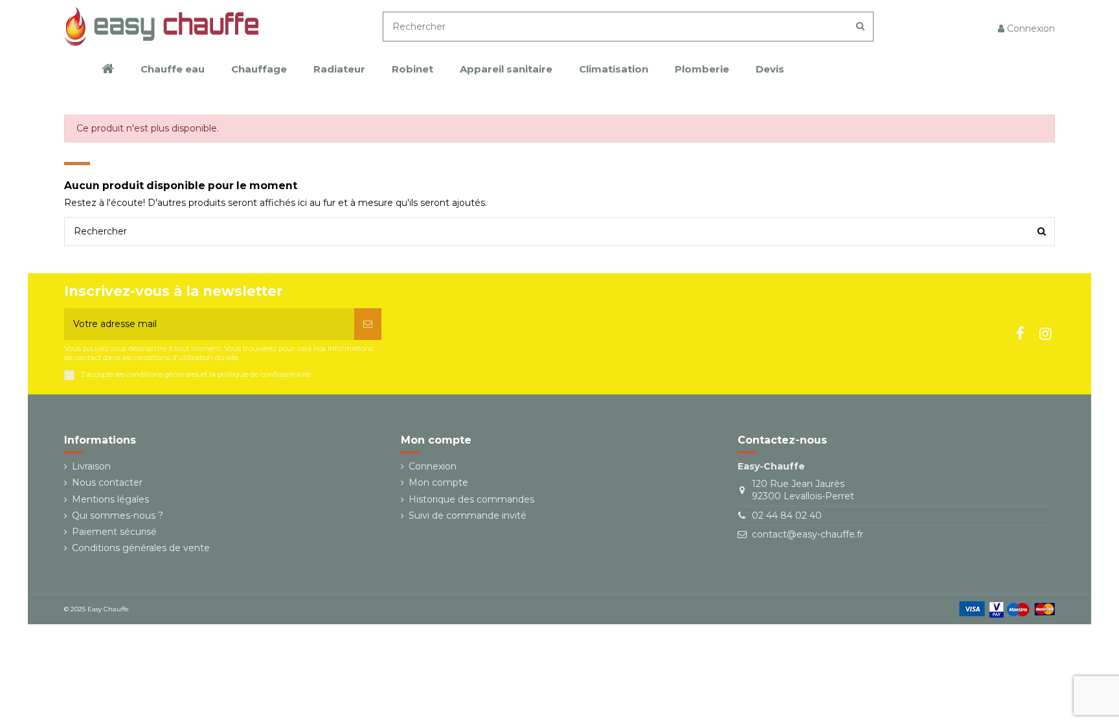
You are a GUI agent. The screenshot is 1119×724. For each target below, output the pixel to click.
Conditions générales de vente (141, 548)
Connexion (433, 466)
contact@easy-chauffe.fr (807, 534)
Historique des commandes (471, 499)
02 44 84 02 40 (787, 515)
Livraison (91, 466)
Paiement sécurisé (114, 531)
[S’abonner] (367, 324)
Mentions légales (110, 499)
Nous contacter (107, 482)
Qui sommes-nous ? (117, 515)
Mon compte (438, 482)
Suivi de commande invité (467, 515)
